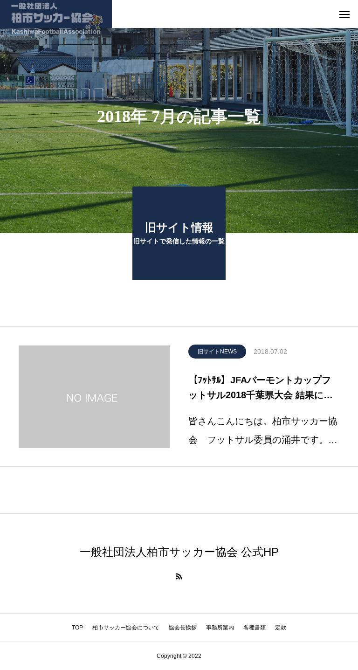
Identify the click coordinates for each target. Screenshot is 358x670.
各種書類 (254, 627)
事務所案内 (220, 627)
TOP (77, 627)
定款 (280, 627)
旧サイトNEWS (217, 351)
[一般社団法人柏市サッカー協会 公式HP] (56, 14)
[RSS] (179, 576)
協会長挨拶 (183, 627)
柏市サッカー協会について (125, 627)
